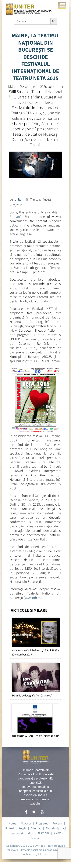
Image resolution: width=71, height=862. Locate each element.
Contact (36, 838)
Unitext (9, 828)
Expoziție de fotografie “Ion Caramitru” (32, 695)
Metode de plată (56, 828)
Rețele (23, 828)
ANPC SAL (43, 833)
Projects (57, 823)
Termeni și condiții (21, 833)
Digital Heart (41, 854)
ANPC (57, 833)
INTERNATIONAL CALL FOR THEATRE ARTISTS (35, 736)
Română (16, 216)
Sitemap (36, 828)
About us (26, 823)
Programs (42, 823)
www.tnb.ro (33, 597)
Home (12, 823)
